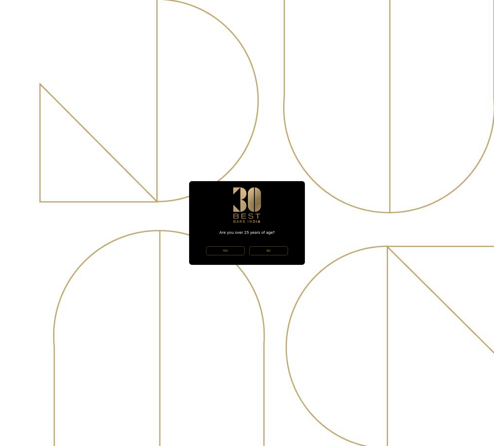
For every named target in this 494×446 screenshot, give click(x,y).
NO (269, 250)
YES (225, 250)
